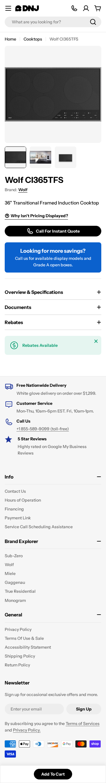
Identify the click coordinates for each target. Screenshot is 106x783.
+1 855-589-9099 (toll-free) (42, 428)
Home (10, 39)
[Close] (96, 341)
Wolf (22, 189)
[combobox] (53, 22)
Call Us (23, 421)
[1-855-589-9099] (74, 8)
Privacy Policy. (27, 730)
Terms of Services (83, 723)
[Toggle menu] (8, 8)
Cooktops (33, 39)
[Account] (86, 8)
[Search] (93, 21)
